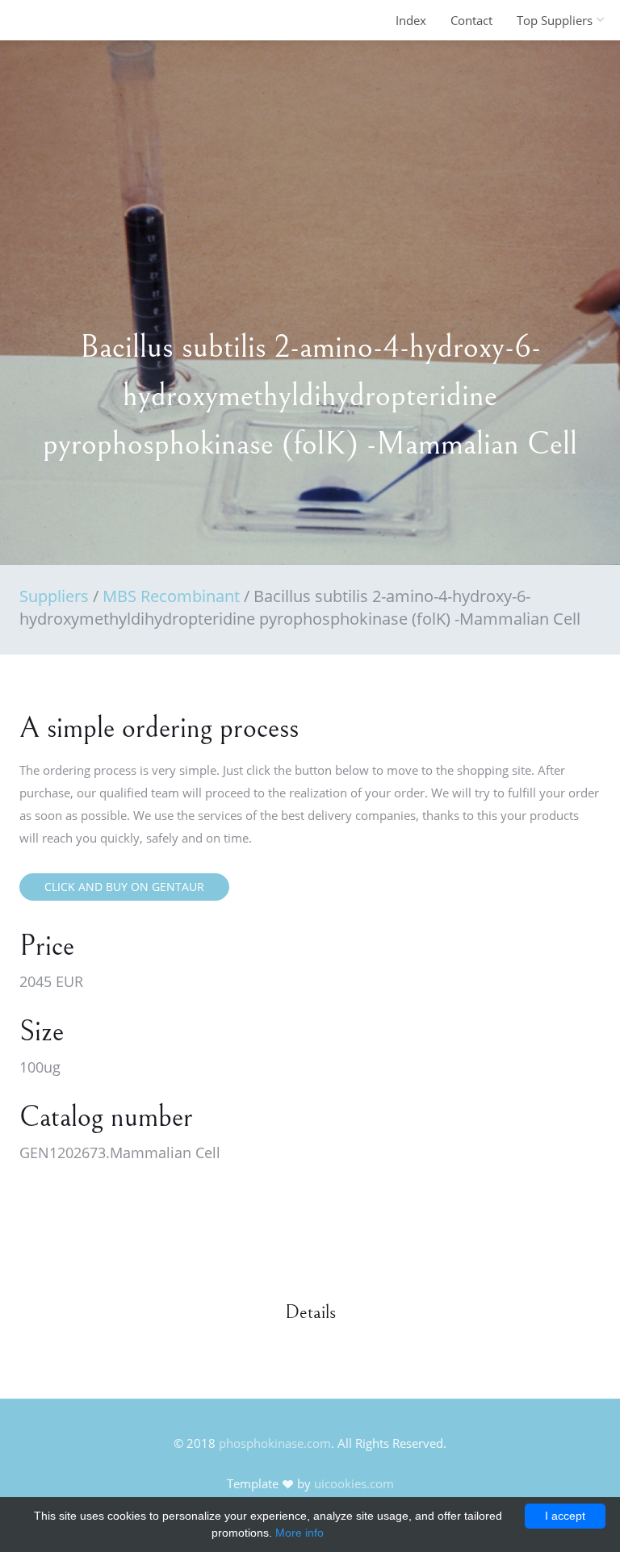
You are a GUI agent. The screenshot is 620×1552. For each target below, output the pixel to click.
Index (411, 20)
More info (299, 1532)
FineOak (54, 20)
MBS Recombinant (171, 596)
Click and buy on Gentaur (124, 886)
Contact (471, 20)
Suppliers (54, 596)
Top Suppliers (555, 20)
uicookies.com (354, 1483)
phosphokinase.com (275, 1443)
